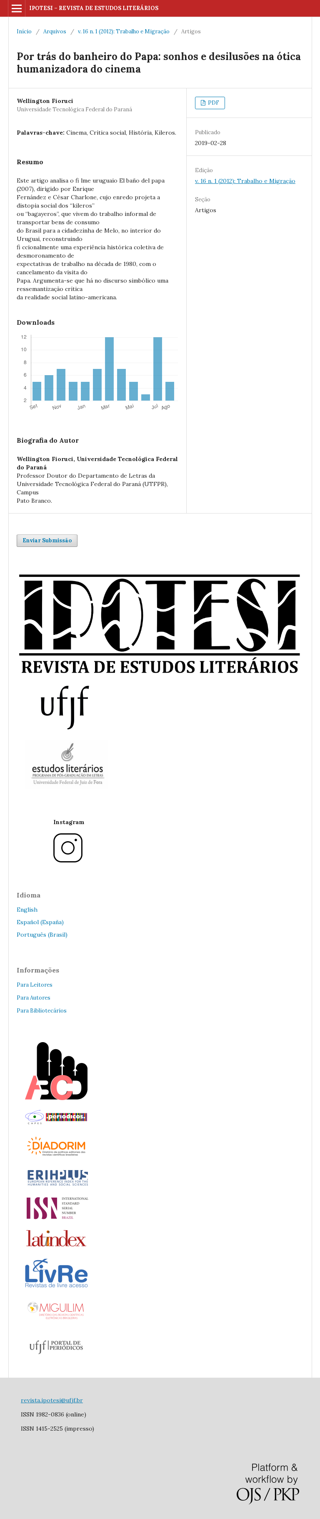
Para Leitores (34, 984)
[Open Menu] (16, 8)
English (27, 909)
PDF (213, 102)
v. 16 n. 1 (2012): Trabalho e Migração (124, 31)
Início (24, 31)
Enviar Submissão (47, 540)
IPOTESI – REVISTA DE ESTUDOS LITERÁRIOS (93, 8)
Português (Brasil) (42, 934)
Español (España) (40, 922)
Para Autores (33, 997)
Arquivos (54, 31)
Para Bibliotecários (42, 1010)
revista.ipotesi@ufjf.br (52, 1400)
